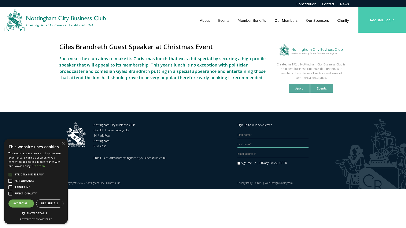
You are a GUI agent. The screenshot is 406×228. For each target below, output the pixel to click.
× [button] (62, 143)
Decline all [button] (49, 203)
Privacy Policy (244, 183)
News (344, 4)
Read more (39, 166)
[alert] (36, 181)
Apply (299, 88)
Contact (328, 4)
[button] (35, 213)
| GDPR (282, 163)
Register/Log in (382, 20)
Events (223, 20)
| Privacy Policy (267, 163)
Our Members (286, 20)
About (205, 20)
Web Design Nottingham (279, 183)
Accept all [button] (21, 203)
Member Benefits (252, 20)
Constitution (306, 4)
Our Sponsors (317, 20)
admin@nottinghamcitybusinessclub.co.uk (137, 158)
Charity (343, 20)
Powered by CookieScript (36, 219)
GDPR (258, 183)
